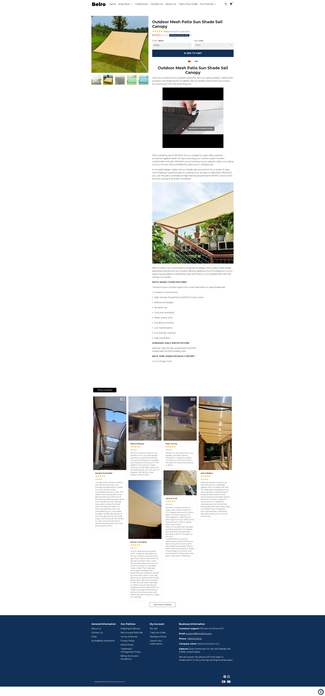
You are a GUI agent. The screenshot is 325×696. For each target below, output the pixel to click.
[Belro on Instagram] (228, 676)
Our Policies (208, 4)
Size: (198, 40)
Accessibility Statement (103, 641)
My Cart (154, 628)
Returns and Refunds (132, 632)
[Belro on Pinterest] (224, 676)
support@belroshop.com (199, 633)
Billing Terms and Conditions (129, 657)
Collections (141, 4)
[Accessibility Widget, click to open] (321, 692)
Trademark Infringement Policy (131, 650)
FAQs (94, 636)
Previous (94, 44)
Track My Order (158, 632)
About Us (171, 4)
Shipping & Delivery (130, 628)
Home (112, 4)
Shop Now (125, 4)
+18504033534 (194, 639)
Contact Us (156, 4)
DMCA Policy (127, 645)
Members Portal (158, 636)
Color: (158, 40)
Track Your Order (188, 4)
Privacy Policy (128, 641)
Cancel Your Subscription (156, 642)
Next (145, 44)
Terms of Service (129, 636)
